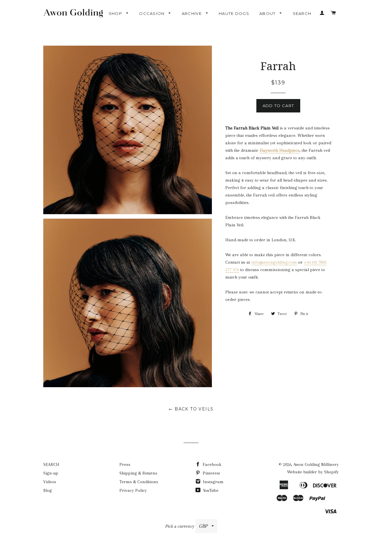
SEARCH (302, 13)
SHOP (116, 13)
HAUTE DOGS (234, 13)
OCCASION (152, 13)
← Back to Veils (191, 409)
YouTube (210, 490)
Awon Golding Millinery (316, 464)
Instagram (213, 481)
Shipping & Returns (138, 473)
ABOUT (268, 13)
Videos (49, 481)
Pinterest (210, 473)
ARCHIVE (192, 13)
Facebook (211, 464)
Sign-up (50, 473)
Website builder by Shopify (313, 472)
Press (124, 464)
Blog (47, 490)
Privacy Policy (133, 490)
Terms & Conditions (138, 481)
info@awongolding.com (274, 262)
